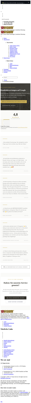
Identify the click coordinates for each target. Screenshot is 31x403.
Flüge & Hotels (13, 68)
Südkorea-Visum (14, 52)
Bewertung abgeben (9, 105)
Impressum (6, 324)
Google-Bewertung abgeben (16, 297)
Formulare (6, 69)
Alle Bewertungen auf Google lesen (14, 101)
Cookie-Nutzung (8, 326)
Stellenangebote (7, 346)
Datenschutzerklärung (9, 323)
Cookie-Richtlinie (24, 392)
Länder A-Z (12, 55)
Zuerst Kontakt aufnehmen (15, 301)
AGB (5, 321)
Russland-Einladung (8, 351)
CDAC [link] (18, 45)
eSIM (11, 63)
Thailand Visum (13, 51)
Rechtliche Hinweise (5, 378)
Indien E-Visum (7, 352)
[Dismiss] (28, 2)
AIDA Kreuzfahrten (8, 354)
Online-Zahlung (7, 341)
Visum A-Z (6, 355)
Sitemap (5, 347)
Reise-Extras (7, 58)
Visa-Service (7, 39)
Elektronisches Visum (15, 53)
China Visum (15, 45)
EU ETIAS (12, 56)
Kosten (5, 343)
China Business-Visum (9, 349)
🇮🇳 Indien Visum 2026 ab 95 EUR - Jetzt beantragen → (13, 3)
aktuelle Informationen (9, 340)
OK (1, 401)
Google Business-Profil (22, 127)
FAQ (5, 344)
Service (5, 356)
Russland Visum (13, 48)
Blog (11, 66)
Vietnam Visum (13, 49)
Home (5, 38)
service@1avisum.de (8, 374)
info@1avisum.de (5, 19)
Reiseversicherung (14, 65)
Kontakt (5, 72)
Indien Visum (13, 47)
